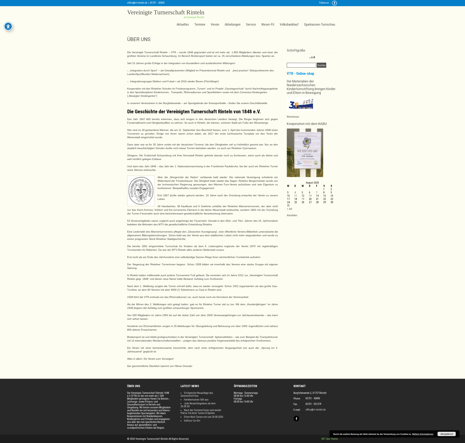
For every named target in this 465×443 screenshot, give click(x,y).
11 (295, 195)
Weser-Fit (267, 24)
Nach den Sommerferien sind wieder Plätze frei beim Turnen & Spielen (201, 411)
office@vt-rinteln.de (137, 2)
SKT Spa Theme (329, 438)
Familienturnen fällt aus (196, 399)
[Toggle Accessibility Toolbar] (8, 26)
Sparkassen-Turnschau (319, 24)
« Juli (289, 208)
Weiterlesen (293, 116)
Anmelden (292, 215)
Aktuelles (183, 24)
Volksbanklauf (289, 24)
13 (310, 195)
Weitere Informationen (422, 434)
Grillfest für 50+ (192, 420)
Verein (215, 24)
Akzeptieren (446, 434)
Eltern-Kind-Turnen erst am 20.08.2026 (203, 416)
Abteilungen (232, 24)
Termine (199, 24)
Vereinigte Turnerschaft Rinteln (165, 12)
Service (251, 24)
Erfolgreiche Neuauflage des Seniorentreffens (197, 394)
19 (303, 199)
